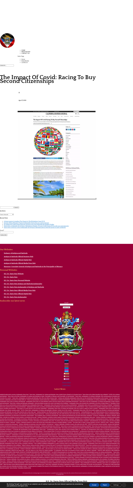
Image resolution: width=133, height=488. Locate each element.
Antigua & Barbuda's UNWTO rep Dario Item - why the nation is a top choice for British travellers (46, 448)
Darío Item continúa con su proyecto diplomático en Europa (102, 445)
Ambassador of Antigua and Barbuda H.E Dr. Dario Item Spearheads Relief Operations (34, 434)
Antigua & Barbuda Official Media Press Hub (20, 263)
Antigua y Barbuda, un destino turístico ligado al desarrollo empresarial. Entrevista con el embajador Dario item (66, 417)
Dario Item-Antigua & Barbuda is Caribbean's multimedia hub (51, 454)
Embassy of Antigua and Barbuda (15, 253)
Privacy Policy (66, 382)
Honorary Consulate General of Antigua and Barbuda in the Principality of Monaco (33, 266)
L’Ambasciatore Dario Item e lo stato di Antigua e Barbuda (95, 431)
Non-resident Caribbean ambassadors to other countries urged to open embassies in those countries (60, 443)
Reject (105, 485)
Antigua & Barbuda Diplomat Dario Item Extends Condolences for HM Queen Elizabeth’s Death (33, 440)
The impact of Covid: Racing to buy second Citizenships (32, 408)
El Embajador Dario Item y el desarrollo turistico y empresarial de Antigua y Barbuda (91, 419)
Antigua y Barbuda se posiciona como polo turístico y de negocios (36, 424)
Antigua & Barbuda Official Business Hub (18, 256)
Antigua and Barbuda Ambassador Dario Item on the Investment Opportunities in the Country (83, 398)
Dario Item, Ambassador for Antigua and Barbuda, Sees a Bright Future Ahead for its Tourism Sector (56, 394)
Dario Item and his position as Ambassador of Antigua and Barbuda (89, 399)
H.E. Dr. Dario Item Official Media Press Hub (19, 290)
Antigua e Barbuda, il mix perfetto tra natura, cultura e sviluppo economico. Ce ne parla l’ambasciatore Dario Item (36, 459)
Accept (94, 485)
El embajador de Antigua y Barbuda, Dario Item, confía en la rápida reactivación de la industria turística (41, 419)
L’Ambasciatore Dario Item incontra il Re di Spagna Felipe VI (63, 429)
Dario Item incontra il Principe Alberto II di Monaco (105, 426)
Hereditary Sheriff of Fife (24, 467)
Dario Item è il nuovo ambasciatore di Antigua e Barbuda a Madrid (17, 427)
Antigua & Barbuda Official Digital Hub (18, 260)
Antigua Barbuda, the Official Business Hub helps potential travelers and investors (58, 412)
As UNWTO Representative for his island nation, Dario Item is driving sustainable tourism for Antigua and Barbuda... (82, 452)
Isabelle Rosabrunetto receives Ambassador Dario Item (14, 394)
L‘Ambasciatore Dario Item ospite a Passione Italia (48, 427)
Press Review (25, 52)
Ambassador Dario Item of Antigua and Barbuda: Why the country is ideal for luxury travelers (73, 408)
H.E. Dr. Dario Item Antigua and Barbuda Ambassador (23, 284)
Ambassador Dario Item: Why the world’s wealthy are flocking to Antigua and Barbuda (96, 410)
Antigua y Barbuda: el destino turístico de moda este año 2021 (71, 424)
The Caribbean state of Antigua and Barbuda (46, 415)
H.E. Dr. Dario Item (10, 277)
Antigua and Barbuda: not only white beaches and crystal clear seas (18, 412)
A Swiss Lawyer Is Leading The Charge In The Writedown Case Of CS (24, 221)
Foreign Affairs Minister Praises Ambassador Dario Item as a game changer (26, 223)
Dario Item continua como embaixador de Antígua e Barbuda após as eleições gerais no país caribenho (35, 227)
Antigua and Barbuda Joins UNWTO (50, 426)
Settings (116, 485)
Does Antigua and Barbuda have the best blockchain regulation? (75, 415)
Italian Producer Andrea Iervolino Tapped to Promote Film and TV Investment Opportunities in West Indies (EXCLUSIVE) (53, 445)
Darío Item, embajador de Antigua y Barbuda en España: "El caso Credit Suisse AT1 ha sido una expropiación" (73, 464)
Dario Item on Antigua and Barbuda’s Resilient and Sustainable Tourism (76, 434)
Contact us (25, 53)
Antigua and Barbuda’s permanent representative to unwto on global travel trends (26, 436)
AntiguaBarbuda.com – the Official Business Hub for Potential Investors (100, 412)
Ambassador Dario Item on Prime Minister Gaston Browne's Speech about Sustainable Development (52, 401)
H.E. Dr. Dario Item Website (14, 274)
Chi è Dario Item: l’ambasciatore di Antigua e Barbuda (63, 436)
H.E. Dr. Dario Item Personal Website (17, 280)
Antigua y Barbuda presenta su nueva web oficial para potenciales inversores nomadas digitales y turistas (44, 422)
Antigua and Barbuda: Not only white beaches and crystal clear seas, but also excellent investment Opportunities (74, 413)
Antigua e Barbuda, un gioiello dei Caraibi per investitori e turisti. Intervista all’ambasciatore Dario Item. (47, 457)
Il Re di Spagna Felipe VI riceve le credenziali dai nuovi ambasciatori (61, 431)
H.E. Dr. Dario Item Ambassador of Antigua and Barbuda (24, 287)
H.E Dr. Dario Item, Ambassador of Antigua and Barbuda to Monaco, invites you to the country (46, 410)
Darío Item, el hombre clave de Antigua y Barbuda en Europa (58, 447)
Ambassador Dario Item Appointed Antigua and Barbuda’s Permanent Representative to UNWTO (63, 438)
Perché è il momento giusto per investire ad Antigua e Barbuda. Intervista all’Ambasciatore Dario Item (66, 433)
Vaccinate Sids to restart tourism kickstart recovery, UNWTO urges (91, 422)
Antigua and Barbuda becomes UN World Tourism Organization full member (20, 426)
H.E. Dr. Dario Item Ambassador (15, 297)
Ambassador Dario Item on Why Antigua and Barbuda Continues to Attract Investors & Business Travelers (84, 441)
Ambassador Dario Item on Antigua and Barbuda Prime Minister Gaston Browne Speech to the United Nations (56, 406)
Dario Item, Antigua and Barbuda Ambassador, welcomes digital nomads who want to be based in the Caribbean (39, 403)
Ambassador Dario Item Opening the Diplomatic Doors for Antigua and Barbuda (76, 460)
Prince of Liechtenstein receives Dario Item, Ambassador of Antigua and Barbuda (48, 399)
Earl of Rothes (13, 467)
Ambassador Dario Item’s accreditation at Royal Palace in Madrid (95, 405)
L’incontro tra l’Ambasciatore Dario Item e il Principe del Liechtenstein (100, 429)
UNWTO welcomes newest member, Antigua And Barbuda (103, 424)
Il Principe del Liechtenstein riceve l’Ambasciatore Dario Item (29, 429)
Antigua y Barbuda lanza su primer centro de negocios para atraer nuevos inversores (22, 413)
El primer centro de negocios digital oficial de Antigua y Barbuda (72, 420)
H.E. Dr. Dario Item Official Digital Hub (18, 294)
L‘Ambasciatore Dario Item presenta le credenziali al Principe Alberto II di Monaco (21, 431)
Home (23, 50)
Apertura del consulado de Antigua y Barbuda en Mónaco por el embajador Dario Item (96, 448)
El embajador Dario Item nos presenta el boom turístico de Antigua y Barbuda (75, 450)
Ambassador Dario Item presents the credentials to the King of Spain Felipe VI (89, 403)
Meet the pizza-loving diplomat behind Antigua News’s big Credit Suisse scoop (24, 464)
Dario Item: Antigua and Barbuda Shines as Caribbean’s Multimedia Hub (86, 454)
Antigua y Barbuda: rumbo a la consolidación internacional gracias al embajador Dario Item (30, 460)
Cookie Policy (66, 385)
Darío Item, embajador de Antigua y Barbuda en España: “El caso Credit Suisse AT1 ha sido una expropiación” (36, 226)
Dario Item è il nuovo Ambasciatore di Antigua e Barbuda (76, 426)
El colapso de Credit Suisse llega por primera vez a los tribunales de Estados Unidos (29, 224)
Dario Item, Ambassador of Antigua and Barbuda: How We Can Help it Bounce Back (34, 398)
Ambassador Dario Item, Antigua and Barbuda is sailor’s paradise (39, 441)
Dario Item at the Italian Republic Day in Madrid (95, 394)
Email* (2, 230)
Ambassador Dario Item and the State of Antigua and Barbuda (60, 405)
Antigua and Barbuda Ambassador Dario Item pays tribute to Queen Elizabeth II (80, 440)
